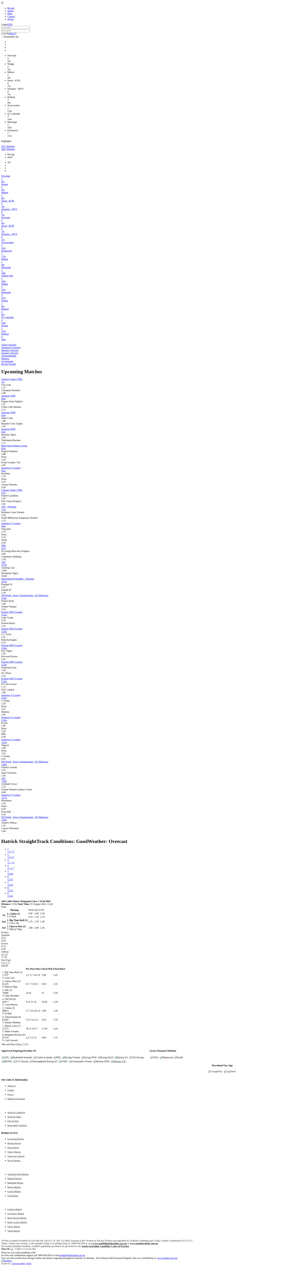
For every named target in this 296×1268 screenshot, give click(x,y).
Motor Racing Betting (16, 1218)
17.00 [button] (44, 1028)
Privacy (10, 1094)
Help (9, 13)
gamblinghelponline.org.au (72, 1255)
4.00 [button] (3, 792)
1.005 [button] (4, 570)
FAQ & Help (13, 1121)
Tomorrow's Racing (11, 347)
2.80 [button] (3, 554)
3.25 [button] (3, 709)
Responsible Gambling (17, 1125)
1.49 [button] (3, 603)
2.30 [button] (55, 1002)
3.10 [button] (3, 481)
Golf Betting (12, 1196)
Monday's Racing (9, 350)
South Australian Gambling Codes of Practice (105, 1246)
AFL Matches (8, 146)
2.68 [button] (3, 831)
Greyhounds (7, 361)
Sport (10, 157)
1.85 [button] (3, 426)
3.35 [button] (3, 753)
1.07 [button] (3, 587)
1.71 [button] (3, 443)
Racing (10, 8)
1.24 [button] (3, 786)
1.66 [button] (3, 775)
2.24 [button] (3, 676)
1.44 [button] (3, 559)
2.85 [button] (3, 714)
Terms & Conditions (16, 1112)
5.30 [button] (3, 814)
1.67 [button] (3, 404)
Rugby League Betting (17, 1222)
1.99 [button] (3, 725)
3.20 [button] (3, 459)
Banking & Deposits (16, 1099)
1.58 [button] (3, 670)
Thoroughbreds (8, 355)
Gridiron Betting (14, 1209)
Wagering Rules (14, 1117)
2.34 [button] (3, 620)
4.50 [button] (3, 487)
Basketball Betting (15, 1183)
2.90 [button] (44, 1010)
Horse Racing (13, 1147)
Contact (11, 16)
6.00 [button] (44, 1037)
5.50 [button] (3, 592)
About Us (11, 1086)
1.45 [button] (3, 803)
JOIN (9, 24)
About (10, 19)
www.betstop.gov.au (167, 1258)
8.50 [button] (44, 984)
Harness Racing (14, 1143)
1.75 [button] (3, 387)
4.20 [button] (3, 809)
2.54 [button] (3, 609)
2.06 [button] (3, 437)
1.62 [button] (3, 637)
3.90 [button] (44, 975)
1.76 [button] (3, 476)
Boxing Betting (14, 1187)
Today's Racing (8, 344)
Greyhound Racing (15, 1139)
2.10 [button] (55, 984)
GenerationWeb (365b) (21, 1263)
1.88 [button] (3, 420)
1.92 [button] (3, 498)
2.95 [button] (3, 465)
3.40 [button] (3, 736)
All (8, 162)
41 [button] (43, 993)
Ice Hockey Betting (15, 1213)
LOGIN (5, 33)
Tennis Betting (13, 1231)
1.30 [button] (55, 1010)
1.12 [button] (3, 520)
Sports (10, 11)
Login (4, 24)
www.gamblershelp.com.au (144, 1243)
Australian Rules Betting (18, 1174)
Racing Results (8, 364)
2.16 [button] (3, 642)
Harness (5, 358)
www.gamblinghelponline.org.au (110, 1243)
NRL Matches (8, 149)
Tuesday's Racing (9, 353)
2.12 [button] (3, 409)
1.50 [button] (3, 653)
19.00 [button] (4, 576)
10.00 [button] (44, 1002)
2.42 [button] (3, 659)
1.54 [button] (3, 626)
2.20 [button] (3, 703)
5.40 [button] (3, 515)
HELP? (12, 33)
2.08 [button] (3, 454)
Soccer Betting (13, 1226)
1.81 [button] (3, 504)
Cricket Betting (14, 1191)
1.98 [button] (3, 393)
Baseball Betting (14, 1178)
